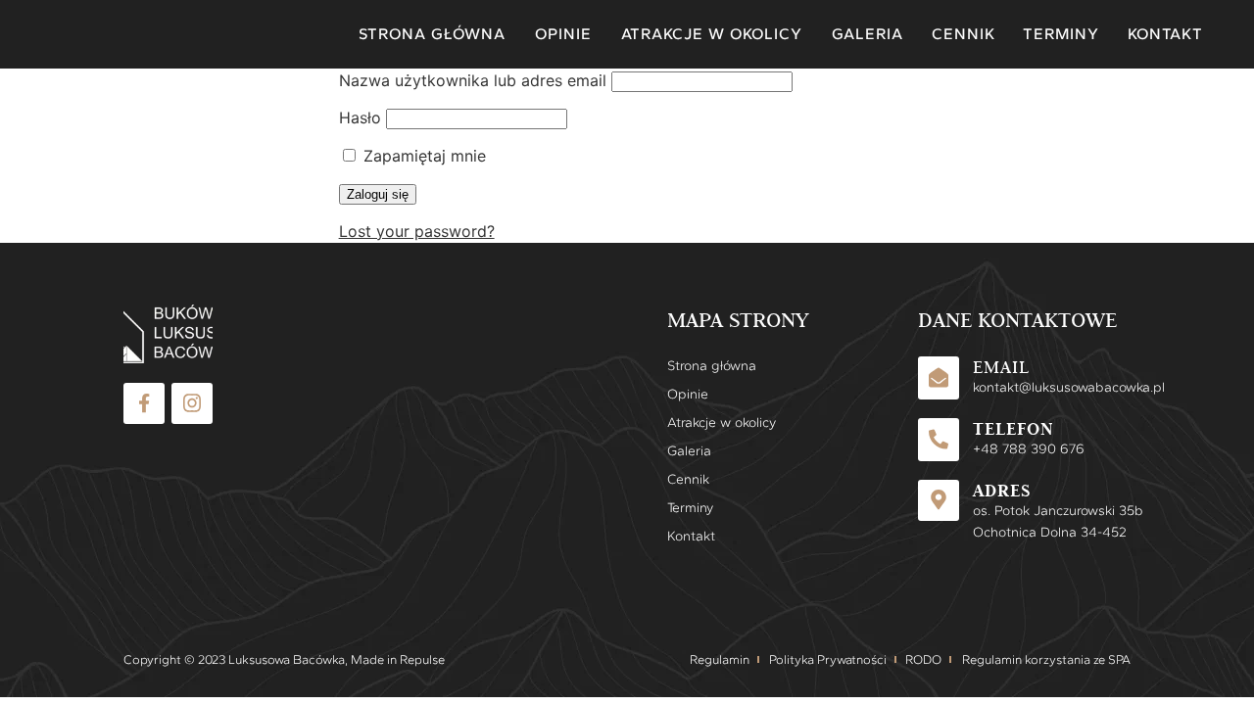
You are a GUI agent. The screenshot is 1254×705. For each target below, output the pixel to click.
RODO (923, 659)
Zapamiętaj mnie (422, 155)
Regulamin (719, 659)
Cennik (688, 479)
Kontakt (691, 536)
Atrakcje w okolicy (712, 422)
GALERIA (867, 34)
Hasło (360, 117)
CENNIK (962, 34)
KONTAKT (1165, 34)
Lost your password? (417, 231)
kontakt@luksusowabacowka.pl (1069, 387)
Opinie (687, 394)
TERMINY (1060, 34)
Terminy (690, 507)
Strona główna (711, 365)
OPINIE (563, 34)
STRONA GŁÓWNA (432, 34)
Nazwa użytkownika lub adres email (472, 80)
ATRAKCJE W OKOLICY (711, 34)
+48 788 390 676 (1027, 449)
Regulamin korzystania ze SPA (1046, 659)
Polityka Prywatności (828, 659)
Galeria (689, 451)
